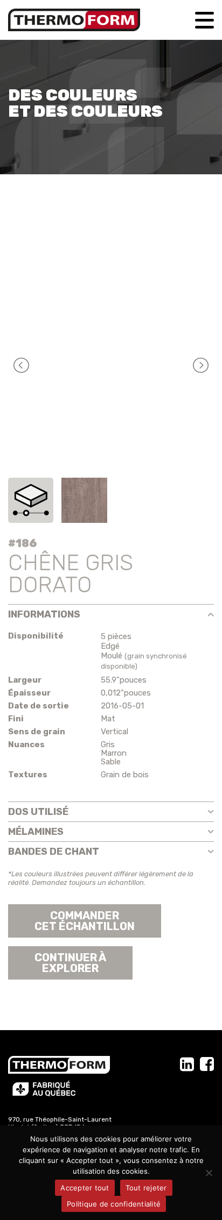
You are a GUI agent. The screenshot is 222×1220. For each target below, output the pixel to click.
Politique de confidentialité (114, 1204)
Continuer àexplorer (70, 963)
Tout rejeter (146, 1187)
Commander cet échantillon (84, 921)
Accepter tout (84, 1187)
